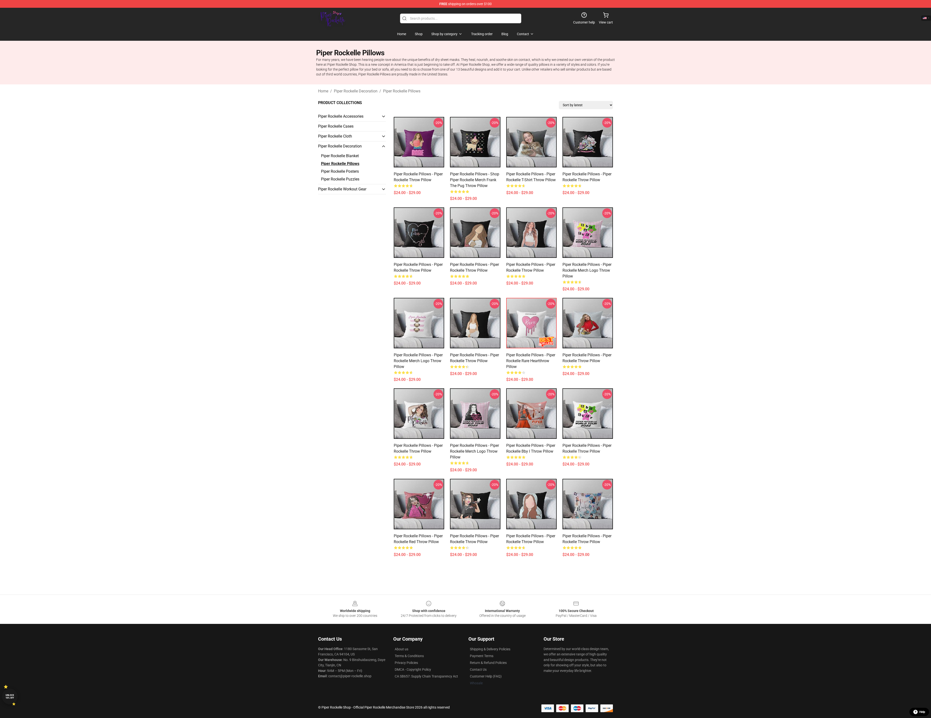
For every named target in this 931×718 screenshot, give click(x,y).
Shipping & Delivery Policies (490, 649)
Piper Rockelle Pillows (401, 91)
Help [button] (922, 712)
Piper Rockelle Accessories (340, 116)
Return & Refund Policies (488, 663)
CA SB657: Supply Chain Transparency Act (426, 676)
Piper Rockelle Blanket (340, 156)
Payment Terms (481, 656)
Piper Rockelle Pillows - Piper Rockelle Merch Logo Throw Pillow (586, 270)
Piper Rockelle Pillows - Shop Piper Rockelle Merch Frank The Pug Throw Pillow (474, 180)
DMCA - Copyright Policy (413, 669)
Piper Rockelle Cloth (335, 136)
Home (323, 91)
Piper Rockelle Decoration (355, 91)
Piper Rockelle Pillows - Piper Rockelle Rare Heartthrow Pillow (530, 361)
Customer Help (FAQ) (486, 676)
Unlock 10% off (10, 696)
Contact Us (478, 669)
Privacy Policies (406, 663)
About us (401, 649)
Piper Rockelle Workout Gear (342, 189)
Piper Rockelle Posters (340, 171)
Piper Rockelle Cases (335, 126)
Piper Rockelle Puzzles (340, 179)
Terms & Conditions (409, 656)
